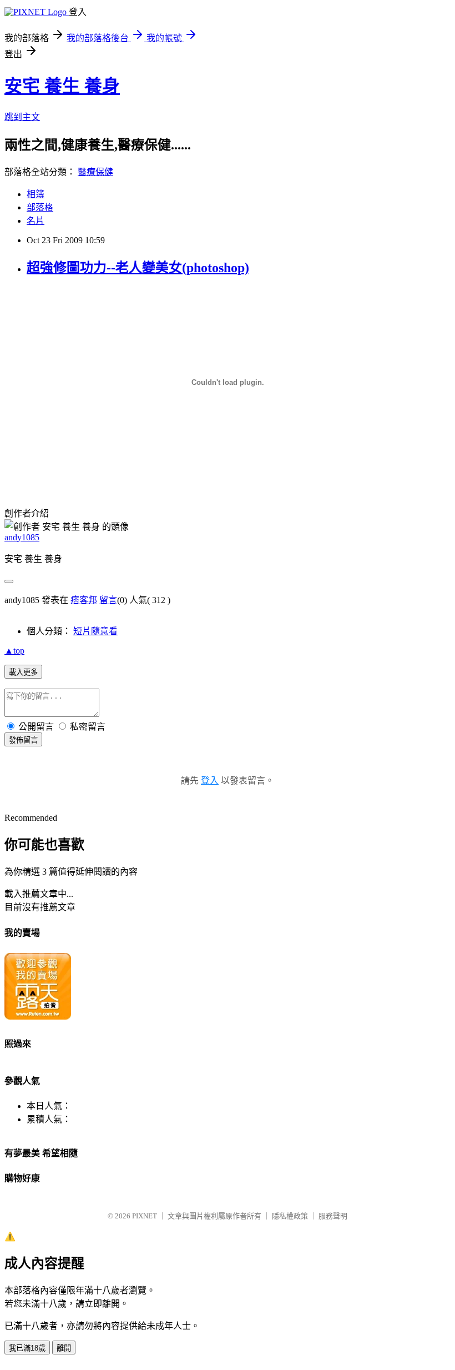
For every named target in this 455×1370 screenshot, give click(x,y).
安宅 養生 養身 (62, 86)
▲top (14, 650)
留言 (108, 600)
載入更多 (23, 672)
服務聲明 (332, 1216)
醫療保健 (95, 172)
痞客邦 (83, 600)
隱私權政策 (290, 1216)
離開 (64, 1348)
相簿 (35, 194)
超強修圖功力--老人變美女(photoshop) (138, 267)
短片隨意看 (95, 631)
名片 (35, 220)
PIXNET (144, 1216)
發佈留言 (23, 740)
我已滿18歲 (27, 1348)
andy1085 (21, 537)
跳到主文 (22, 117)
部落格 (40, 207)
